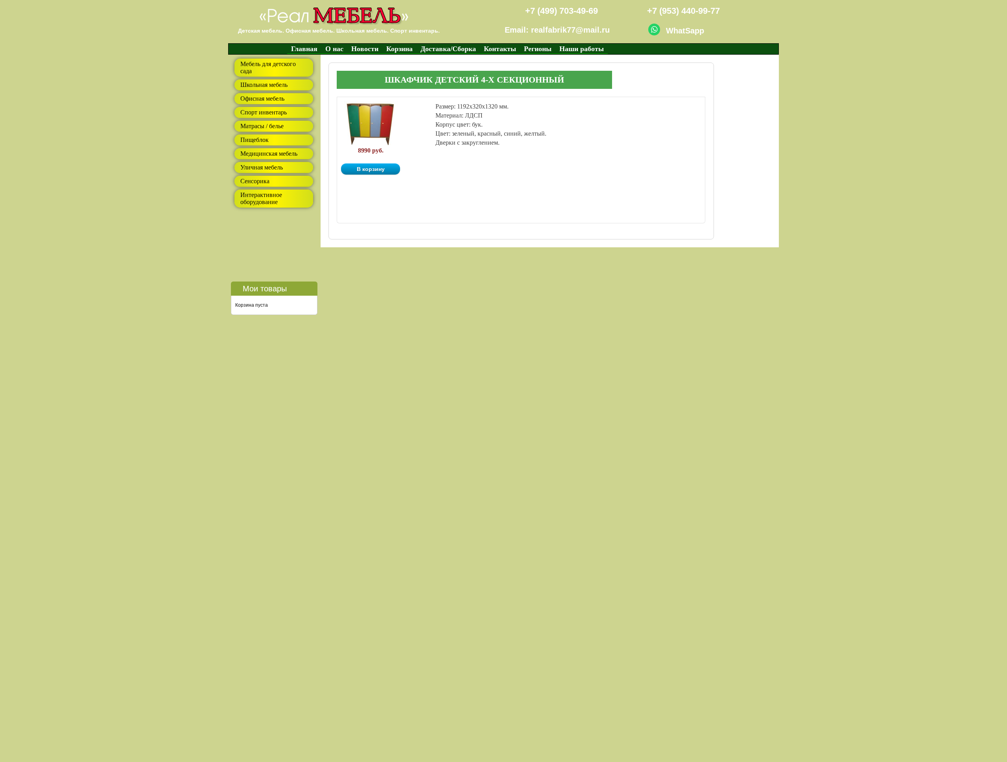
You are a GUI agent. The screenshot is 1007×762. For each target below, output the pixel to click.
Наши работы (581, 49)
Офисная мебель (262, 98)
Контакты (500, 49)
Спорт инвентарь (263, 112)
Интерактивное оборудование (261, 198)
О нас (334, 49)
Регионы (537, 49)
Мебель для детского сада (268, 67)
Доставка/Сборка (448, 49)
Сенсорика (254, 181)
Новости (364, 49)
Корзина (399, 49)
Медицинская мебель (268, 153)
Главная (304, 49)
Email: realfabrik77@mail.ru (557, 30)
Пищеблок (254, 139)
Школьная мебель (264, 84)
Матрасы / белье (262, 126)
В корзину (371, 169)
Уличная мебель (261, 167)
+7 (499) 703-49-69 (561, 11)
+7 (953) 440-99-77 (683, 11)
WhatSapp (685, 30)
